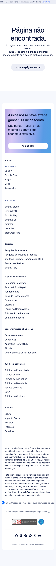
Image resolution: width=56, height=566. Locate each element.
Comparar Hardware (15, 283)
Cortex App (11, 339)
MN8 (7, 183)
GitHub (8, 348)
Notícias (9, 422)
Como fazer (11, 300)
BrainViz (9, 224)
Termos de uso (12, 374)
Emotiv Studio (12, 206)
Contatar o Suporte (14, 317)
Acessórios (10, 188)
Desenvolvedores (14, 335)
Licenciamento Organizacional (20, 352)
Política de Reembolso (16, 383)
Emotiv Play (11, 267)
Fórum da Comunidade (17, 309)
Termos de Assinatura (16, 378)
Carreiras (9, 431)
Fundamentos (12, 291)
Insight (8, 179)
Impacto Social (12, 418)
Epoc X (8, 170)
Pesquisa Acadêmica (16, 250)
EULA (7, 391)
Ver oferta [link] (45, 2)
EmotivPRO (11, 211)
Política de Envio (13, 387)
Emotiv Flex (11, 175)
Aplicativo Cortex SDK (16, 343)
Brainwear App (12, 232)
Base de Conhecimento (17, 296)
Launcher (10, 228)
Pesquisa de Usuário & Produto (21, 254)
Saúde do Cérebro (14, 263)
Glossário (9, 304)
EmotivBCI (10, 219)
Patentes (9, 426)
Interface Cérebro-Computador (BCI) (24, 259)
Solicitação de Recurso (17, 313)
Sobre (8, 413)
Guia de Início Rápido (16, 287)
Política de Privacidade (17, 370)
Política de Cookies (15, 396)
